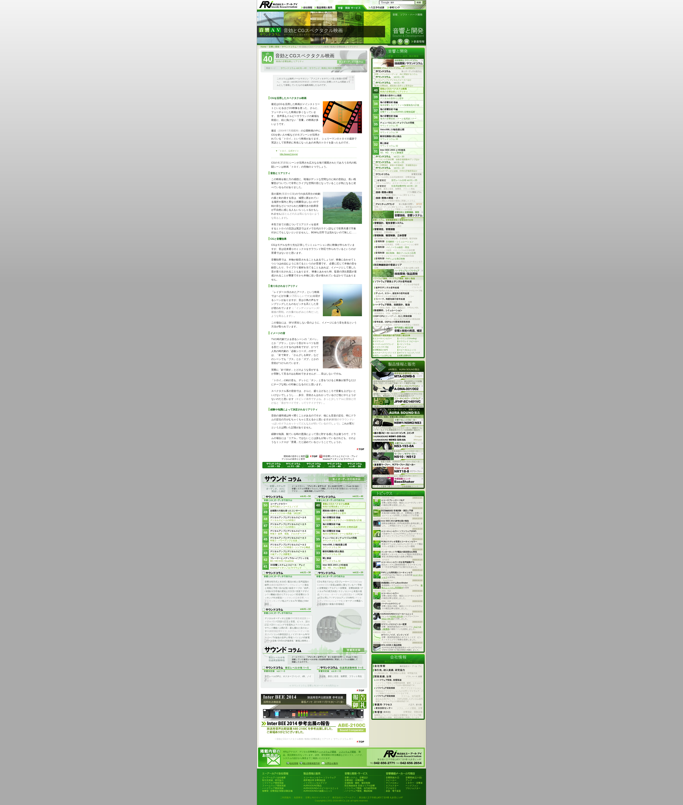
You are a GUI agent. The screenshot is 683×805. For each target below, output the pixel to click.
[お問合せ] (406, 41)
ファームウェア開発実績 (274, 785)
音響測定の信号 (381, 350)
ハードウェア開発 (327, 752)
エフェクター (392, 785)
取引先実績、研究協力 (273, 780)
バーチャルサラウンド (384, 344)
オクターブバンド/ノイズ (385, 353)
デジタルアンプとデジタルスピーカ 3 (288, 539)
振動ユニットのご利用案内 (402, 586)
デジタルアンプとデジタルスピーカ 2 (290, 546)
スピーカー (391, 780)
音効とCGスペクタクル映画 (336, 505)
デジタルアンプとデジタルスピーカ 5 (288, 525)
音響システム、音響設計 (356, 777)
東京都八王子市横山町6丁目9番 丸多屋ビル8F (381, 797)
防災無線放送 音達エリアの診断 (360, 785)
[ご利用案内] (400, 41)
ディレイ (403, 347)
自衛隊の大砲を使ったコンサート (286, 512)
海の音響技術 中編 (340, 525)
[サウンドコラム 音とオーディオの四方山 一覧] (314, 484)
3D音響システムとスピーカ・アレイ (287, 566)
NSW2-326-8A (396, 616)
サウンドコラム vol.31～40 (294, 68)
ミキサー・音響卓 (414, 783)
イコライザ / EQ (381, 347)
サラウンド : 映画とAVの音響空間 (325, 68)
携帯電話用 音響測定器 (314, 780)
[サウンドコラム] (394, 42)
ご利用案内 (285, 797)
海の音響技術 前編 (341, 532)
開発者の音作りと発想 (334, 512)
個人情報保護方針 (311, 763)
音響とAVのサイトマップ (317, 797)
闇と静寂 (332, 559)
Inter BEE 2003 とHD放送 (335, 566)
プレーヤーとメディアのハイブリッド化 (289, 559)
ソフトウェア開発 (347, 752)
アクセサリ (391, 788)
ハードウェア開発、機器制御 (358, 791)
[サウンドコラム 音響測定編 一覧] (314, 655)
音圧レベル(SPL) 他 (382, 355)
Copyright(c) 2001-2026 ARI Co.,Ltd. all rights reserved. (341, 800)
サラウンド (379, 341)
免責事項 (298, 797)
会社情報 (294, 763)
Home (263, 47)
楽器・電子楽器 (393, 791)
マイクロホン (392, 783)
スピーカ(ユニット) (407, 350)
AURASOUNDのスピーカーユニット (321, 788)
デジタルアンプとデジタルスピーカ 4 (288, 532)
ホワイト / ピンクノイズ (409, 353)
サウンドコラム (289, 47)
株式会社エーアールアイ (344, 797)
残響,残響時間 (405, 355)
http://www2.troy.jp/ (289, 154)
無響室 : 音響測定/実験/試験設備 (277, 791)
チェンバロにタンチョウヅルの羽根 (340, 539)
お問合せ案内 (331, 763)
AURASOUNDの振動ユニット (317, 791)
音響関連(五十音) (414, 777)
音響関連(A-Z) (392, 777)
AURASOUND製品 (312, 785)
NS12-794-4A (387, 619)
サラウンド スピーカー (409, 341)
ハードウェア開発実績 (273, 788)
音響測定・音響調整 (354, 780)
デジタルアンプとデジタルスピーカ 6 (288, 519)
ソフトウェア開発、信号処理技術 (361, 788)
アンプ (409, 780)
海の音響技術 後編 (342, 519)
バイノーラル (405, 344)
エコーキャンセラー (383, 338)
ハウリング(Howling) (408, 338)
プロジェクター (413, 788)
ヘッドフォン (412, 785)
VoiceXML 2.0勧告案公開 (335, 546)
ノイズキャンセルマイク (315, 783)
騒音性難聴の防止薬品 (333, 553)
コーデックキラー (284, 505)
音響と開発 (274, 47)
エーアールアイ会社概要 (274, 777)
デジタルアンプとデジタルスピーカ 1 (288, 553)
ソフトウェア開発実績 (273, 783)
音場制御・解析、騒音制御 (357, 783)
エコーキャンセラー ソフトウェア (319, 777)
